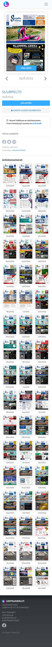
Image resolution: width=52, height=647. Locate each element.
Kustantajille (9, 618)
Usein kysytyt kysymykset (15, 607)
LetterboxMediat (18, 150)
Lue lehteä (26, 103)
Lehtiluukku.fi (15, 601)
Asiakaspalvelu (10, 605)
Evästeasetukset (10, 620)
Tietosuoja (7, 615)
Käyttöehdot (9, 612)
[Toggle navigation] (46, 4)
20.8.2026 (36, 123)
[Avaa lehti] (10, 174)
